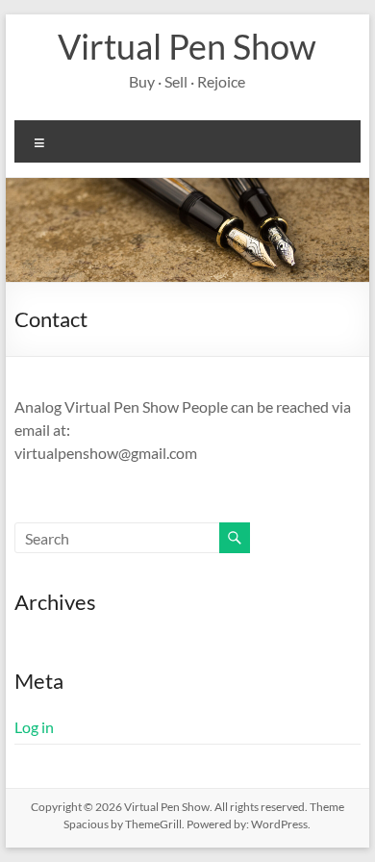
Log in (34, 727)
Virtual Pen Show (187, 46)
